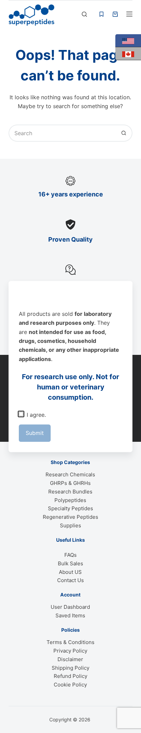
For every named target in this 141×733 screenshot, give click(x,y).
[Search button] (123, 133)
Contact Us (70, 580)
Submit (35, 432)
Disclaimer (70, 659)
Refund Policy (70, 676)
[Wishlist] (101, 14)
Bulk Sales (70, 563)
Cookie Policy (70, 684)
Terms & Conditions (70, 642)
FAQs (70, 555)
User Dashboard (70, 607)
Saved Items (70, 615)
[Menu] (129, 14)
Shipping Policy (70, 668)
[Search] (84, 14)
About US (70, 572)
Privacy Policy (70, 650)
